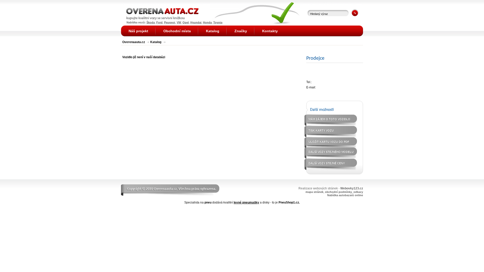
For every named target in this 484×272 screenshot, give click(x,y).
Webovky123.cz (351, 188)
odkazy (358, 191)
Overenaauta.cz (133, 42)
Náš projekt (138, 31)
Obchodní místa (177, 31)
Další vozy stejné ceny (326, 163)
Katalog (155, 42)
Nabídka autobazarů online (345, 195)
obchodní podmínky (338, 191)
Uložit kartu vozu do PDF (328, 141)
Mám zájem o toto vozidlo (329, 119)
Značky (240, 31)
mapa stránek (314, 191)
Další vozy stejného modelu (330, 151)
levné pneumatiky (246, 202)
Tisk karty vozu (321, 130)
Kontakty (270, 31)
